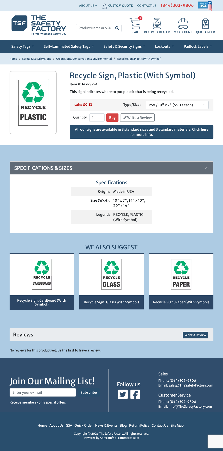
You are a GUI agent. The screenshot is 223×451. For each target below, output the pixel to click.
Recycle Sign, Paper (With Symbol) (181, 302)
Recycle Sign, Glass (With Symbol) (111, 302)
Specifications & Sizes (43, 168)
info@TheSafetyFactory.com (190, 406)
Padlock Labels (196, 46)
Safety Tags (21, 46)
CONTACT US (146, 6)
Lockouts (163, 46)
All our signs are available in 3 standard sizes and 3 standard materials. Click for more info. (141, 132)
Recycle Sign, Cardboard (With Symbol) (41, 302)
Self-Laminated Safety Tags (67, 46)
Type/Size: (132, 105)
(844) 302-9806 (177, 5)
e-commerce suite (127, 438)
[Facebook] (135, 397)
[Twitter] (123, 397)
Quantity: (80, 117)
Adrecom (106, 438)
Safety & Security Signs (123, 46)
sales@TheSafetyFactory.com (191, 385)
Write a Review (139, 117)
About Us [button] (86, 6)
